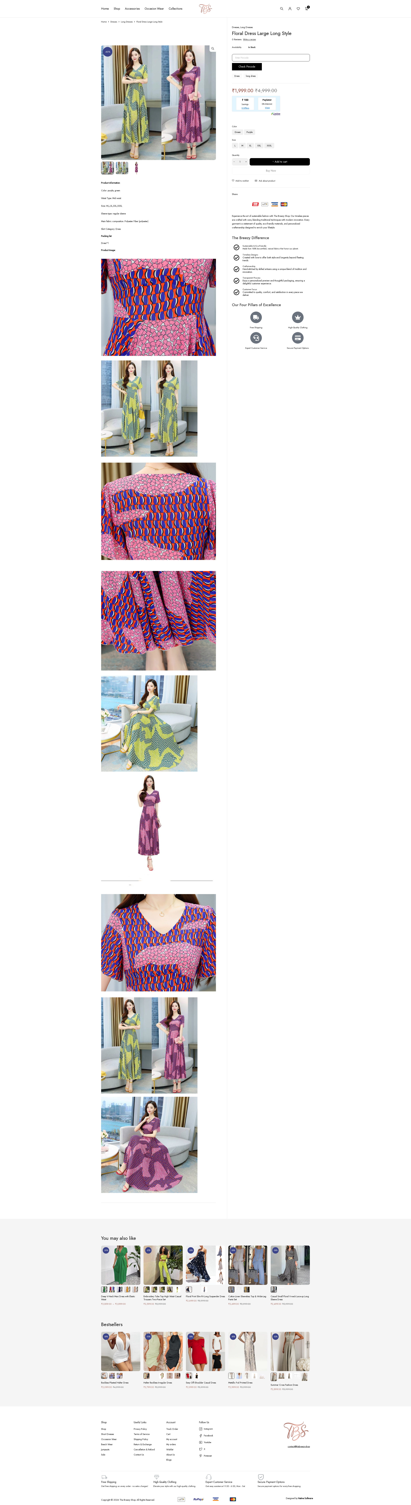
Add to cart (281, 162)
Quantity (235, 155)
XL (250, 145)
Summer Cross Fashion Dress (284, 1385)
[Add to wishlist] (240, 180)
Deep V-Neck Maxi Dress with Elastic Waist (118, 1298)
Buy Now (271, 171)
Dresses (113, 21)
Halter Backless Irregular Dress (158, 1382)
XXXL (269, 145)
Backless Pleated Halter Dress (114, 1382)
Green (238, 132)
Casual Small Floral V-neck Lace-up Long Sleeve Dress (290, 1298)
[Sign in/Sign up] (290, 8)
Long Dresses (127, 21)
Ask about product (267, 180)
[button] (213, 48)
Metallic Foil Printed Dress (240, 1382)
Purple (250, 132)
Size (234, 139)
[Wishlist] (298, 8)
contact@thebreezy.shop (299, 1446)
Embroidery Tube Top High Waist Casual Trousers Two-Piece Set (162, 1298)
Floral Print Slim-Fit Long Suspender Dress (205, 1296)
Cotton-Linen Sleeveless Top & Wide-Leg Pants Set (247, 1298)
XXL (259, 145)
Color (234, 126)
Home (104, 21)
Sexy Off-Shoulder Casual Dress (201, 1382)
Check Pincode (247, 66)
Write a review (249, 39)
